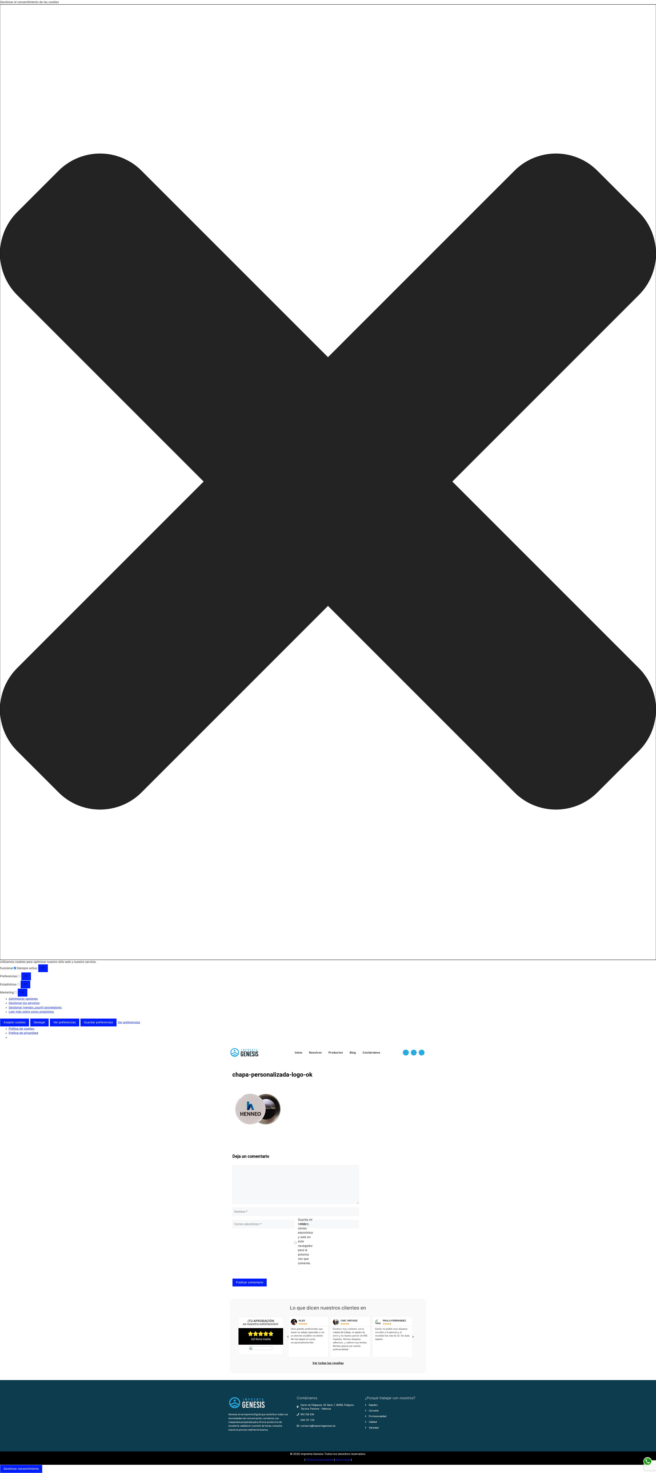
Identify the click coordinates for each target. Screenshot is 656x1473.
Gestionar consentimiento (21, 1468)
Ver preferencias (64, 1022)
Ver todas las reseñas (328, 1363)
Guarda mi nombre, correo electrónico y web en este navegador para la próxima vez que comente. (305, 1241)
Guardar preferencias (98, 1022)
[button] (328, 482)
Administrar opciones (23, 998)
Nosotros (315, 1052)
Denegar (39, 1022)
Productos (336, 1052)
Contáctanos (371, 1052)
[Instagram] (414, 1052)
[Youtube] (422, 1052)
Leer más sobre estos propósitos (31, 1011)
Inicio (298, 1052)
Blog (353, 1052)
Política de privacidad (23, 1033)
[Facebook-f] (406, 1052)
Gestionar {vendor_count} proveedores (35, 1007)
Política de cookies (21, 1028)
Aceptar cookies (15, 1022)
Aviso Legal (343, 1459)
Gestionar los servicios (24, 1003)
